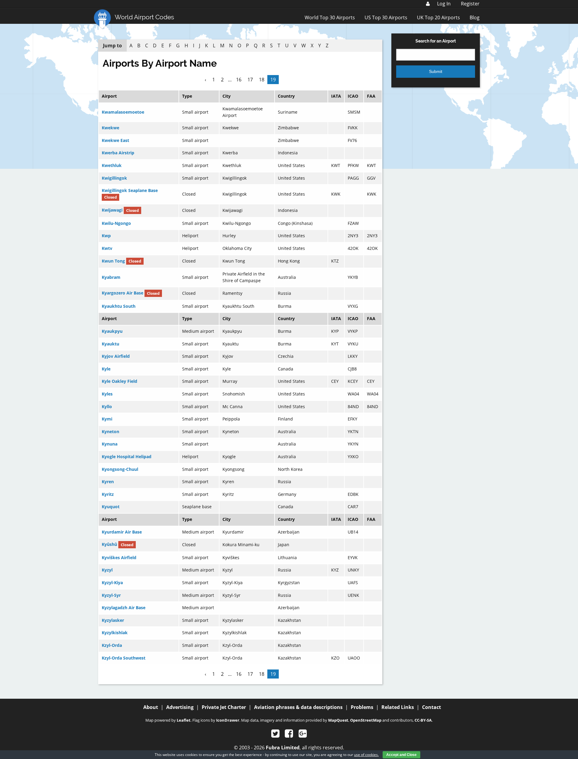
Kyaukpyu (112, 331)
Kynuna (109, 444)
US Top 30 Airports (386, 17)
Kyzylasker (113, 620)
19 (273, 79)
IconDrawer (227, 720)
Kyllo (107, 406)
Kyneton (110, 431)
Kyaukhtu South (118, 306)
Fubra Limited (283, 747)
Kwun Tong (113, 261)
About (150, 707)
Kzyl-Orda (112, 645)
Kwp (106, 235)
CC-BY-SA (423, 720)
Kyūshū (109, 544)
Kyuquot (111, 506)
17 (250, 79)
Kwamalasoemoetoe (123, 112)
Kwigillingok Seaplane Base (130, 190)
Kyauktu (110, 344)
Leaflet (184, 720)
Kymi (107, 419)
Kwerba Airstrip (118, 153)
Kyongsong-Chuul (120, 469)
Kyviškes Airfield (119, 557)
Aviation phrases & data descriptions (298, 707)
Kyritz (108, 494)
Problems (362, 707)
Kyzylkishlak (115, 632)
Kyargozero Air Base (122, 293)
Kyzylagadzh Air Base (123, 607)
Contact (431, 707)
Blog (475, 17)
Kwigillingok (114, 178)
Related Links (397, 707)
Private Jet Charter (224, 707)
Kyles (107, 394)
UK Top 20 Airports (438, 17)
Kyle (106, 369)
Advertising (180, 707)
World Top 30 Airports (330, 17)
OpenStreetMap (365, 720)
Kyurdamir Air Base (122, 532)
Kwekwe (110, 128)
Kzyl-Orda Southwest (123, 658)
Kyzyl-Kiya (112, 582)
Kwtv (107, 248)
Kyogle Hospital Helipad (126, 456)
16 (238, 79)
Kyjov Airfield (116, 356)
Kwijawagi (112, 210)
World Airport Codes (144, 17)
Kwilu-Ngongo (116, 223)
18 (261, 79)
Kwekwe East (115, 140)
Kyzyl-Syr (111, 595)
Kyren (108, 481)
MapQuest (338, 720)
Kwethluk (112, 165)
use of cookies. (366, 754)
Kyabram (111, 277)
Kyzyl (107, 570)
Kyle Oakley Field (119, 381)
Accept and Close (401, 755)
